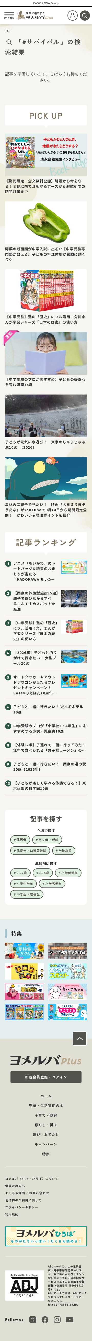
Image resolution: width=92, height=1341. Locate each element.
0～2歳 (22, 872)
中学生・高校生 (28, 894)
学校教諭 (65, 850)
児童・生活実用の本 (46, 1105)
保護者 (22, 839)
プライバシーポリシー (21, 1207)
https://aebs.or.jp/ (63, 1304)
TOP (8, 30)
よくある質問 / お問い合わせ (27, 1193)
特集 (46, 1153)
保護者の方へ (15, 1186)
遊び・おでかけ (46, 1134)
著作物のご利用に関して (23, 1200)
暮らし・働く (45, 1124)
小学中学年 (25, 883)
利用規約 (11, 1214)
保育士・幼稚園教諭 (32, 850)
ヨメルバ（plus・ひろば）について (32, 1178)
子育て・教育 (45, 1115)
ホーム (46, 1095)
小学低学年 (69, 872)
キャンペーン (45, 1144)
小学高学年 (53, 883)
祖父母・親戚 (49, 839)
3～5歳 (44, 872)
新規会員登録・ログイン (46, 1077)
